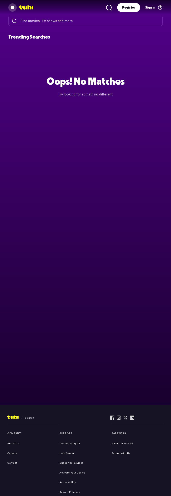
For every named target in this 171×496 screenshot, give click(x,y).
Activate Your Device (72, 472)
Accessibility (67, 482)
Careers (12, 453)
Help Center (66, 453)
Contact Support (69, 443)
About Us (13, 443)
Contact (12, 462)
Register (128, 7)
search (29, 417)
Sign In (150, 7)
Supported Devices (71, 462)
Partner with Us (121, 453)
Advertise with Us (123, 443)
